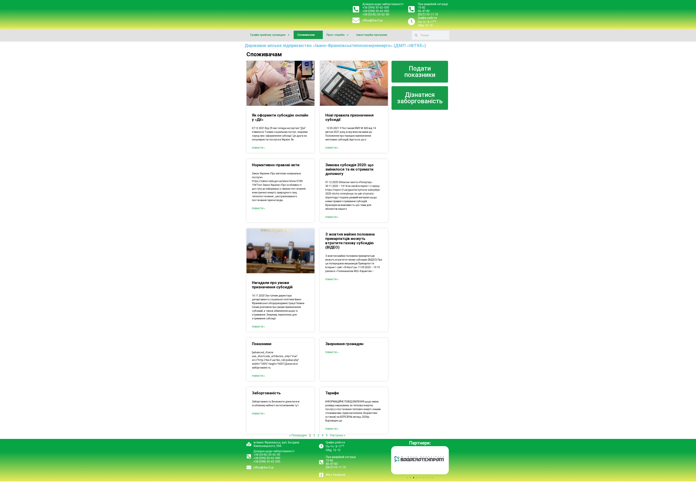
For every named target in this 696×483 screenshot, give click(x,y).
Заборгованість (266, 393)
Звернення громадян (344, 344)
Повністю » (258, 148)
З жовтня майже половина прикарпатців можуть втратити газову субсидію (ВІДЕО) (350, 240)
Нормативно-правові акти (275, 165)
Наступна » (337, 435)
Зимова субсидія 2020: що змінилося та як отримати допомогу (349, 169)
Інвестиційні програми (371, 34)
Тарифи (332, 393)
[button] (407, 477)
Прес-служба (335, 34)
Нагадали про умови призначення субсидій (272, 285)
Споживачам (306, 34)
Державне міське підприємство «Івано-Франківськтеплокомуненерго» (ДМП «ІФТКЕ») (335, 45)
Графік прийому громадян (267, 34)
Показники (261, 344)
